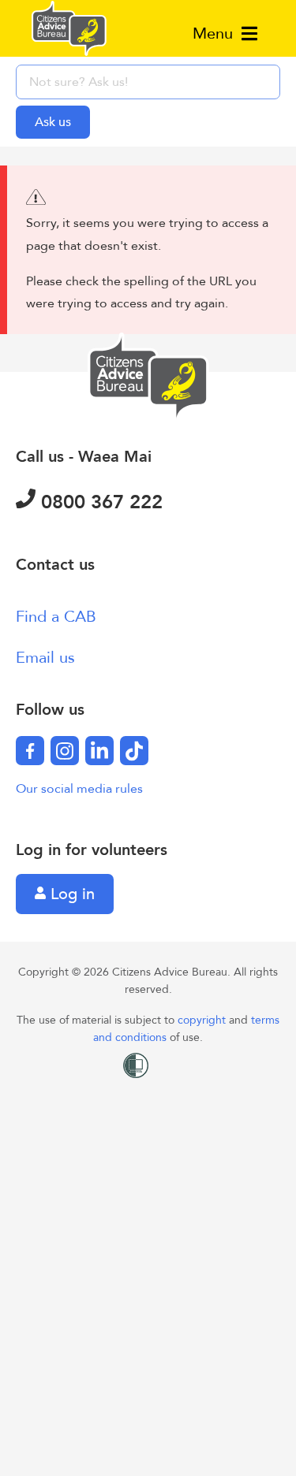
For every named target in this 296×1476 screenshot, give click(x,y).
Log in (70, 894)
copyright (203, 1020)
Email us (45, 657)
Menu (215, 33)
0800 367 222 (99, 502)
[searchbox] (148, 82)
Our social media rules (79, 788)
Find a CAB (56, 616)
